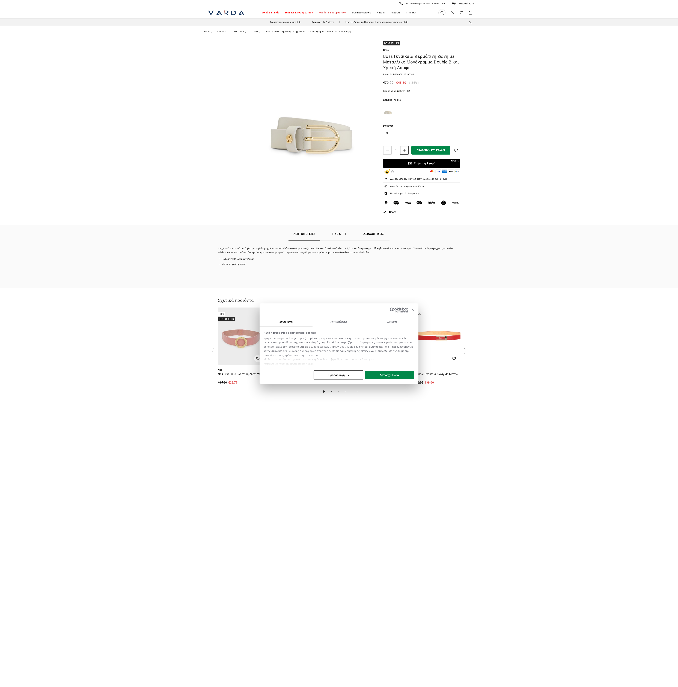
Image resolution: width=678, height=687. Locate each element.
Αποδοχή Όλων (389, 374)
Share (392, 212)
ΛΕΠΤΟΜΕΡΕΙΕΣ (304, 234)
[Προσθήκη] (404, 150)
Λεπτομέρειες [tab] (339, 321)
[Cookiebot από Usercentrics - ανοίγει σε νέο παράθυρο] (392, 310)
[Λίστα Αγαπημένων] (461, 12)
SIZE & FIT (339, 234)
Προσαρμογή (336, 374)
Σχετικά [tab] (392, 321)
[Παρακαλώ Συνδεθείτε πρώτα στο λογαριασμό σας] (456, 150)
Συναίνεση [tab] (286, 321)
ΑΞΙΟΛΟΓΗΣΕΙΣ (373, 234)
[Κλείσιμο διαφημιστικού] (413, 310)
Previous (212, 351)
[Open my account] (452, 12)
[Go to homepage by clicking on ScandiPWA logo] (226, 12)
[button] (442, 12)
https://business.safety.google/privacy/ (289, 363)
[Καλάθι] (470, 12)
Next (465, 351)
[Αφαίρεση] (387, 150)
